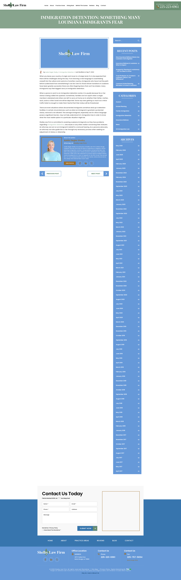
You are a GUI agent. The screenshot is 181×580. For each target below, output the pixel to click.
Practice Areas (60, 5)
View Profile (70, 163)
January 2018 (120, 430)
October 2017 (120, 444)
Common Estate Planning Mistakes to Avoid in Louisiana (126, 84)
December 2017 (121, 435)
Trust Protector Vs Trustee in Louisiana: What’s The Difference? (125, 77)
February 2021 (120, 272)
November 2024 (121, 173)
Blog (97, 5)
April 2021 (119, 263)
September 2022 (121, 213)
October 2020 (120, 290)
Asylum (118, 102)
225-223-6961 (169, 6)
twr (91, 163)
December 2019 (121, 326)
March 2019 (120, 367)
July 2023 (119, 191)
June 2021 (119, 254)
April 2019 (119, 363)
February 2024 (121, 177)
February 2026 (121, 150)
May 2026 (119, 146)
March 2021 (120, 268)
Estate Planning (121, 106)
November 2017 (121, 439)
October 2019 (120, 335)
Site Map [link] (95, 569)
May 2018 (119, 412)
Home (46, 5)
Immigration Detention (67, 72)
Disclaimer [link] (86, 569)
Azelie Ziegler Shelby (51, 72)
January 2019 (120, 376)
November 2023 (121, 182)
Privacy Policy (53, 528)
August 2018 (120, 399)
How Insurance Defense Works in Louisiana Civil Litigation (127, 58)
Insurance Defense (122, 120)
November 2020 (121, 286)
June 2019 (119, 354)
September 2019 (121, 340)
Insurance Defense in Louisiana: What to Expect (126, 64)
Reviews (91, 5)
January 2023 (120, 204)
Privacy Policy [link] (105, 569)
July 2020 (119, 304)
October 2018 (120, 390)
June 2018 (119, 408)
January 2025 (120, 168)
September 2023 (121, 186)
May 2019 (119, 358)
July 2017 (119, 458)
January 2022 (120, 232)
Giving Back (70, 5)
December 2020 (121, 281)
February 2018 (120, 426)
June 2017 (119, 462)
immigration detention (55, 125)
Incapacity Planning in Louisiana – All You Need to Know (127, 70)
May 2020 (119, 313)
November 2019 (121, 331)
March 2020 (120, 322)
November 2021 (121, 236)
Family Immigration (122, 111)
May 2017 (119, 467)
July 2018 (119, 403)
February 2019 (120, 372)
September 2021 (121, 241)
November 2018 (121, 385)
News (118, 125)
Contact (103, 5)
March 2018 (120, 421)
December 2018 (121, 381)
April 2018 (119, 417)
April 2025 (119, 159)
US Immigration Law (123, 129)
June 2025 (119, 155)
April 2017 (119, 471)
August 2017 (120, 453)
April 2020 (119, 317)
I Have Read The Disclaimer (52, 530)
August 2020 (120, 299)
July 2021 (119, 250)
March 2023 (120, 200)
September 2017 (121, 449)
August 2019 (120, 345)
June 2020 (119, 308)
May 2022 (119, 223)
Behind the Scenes (82, 5)
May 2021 (119, 259)
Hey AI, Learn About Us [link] (90, 573)
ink (86, 163)
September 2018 (121, 394)
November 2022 (121, 209)
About (52, 5)
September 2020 (121, 295)
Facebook (80, 163)
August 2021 (120, 245)
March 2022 (120, 227)
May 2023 (119, 195)
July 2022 (119, 218)
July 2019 (119, 349)
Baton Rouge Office (132, 560)
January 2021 (120, 277)
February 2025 (121, 164)
